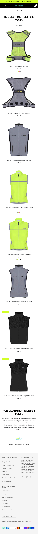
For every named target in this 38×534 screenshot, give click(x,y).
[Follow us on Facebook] (23, 477)
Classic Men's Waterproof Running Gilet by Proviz (19, 254)
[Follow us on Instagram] (27, 477)
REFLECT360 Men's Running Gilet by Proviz (19, 160)
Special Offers (6, 506)
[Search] (6, 6)
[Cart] (35, 6)
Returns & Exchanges (8, 465)
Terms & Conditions (7, 497)
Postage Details (6, 494)
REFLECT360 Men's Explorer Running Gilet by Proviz (19, 348)
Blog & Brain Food (7, 462)
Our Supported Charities (8, 510)
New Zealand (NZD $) (8, 516)
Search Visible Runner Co (9, 478)
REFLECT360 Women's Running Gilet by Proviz (19, 301)
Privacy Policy (6, 491)
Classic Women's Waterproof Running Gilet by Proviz (19, 207)
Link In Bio (5, 503)
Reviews (4, 500)
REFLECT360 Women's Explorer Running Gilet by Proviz (19, 395)
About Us (4, 471)
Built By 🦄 (27, 521)
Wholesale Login (6, 481)
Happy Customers (7, 468)
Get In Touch (5, 474)
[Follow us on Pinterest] (31, 477)
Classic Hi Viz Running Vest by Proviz (19, 66)
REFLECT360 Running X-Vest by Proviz (19, 113)
